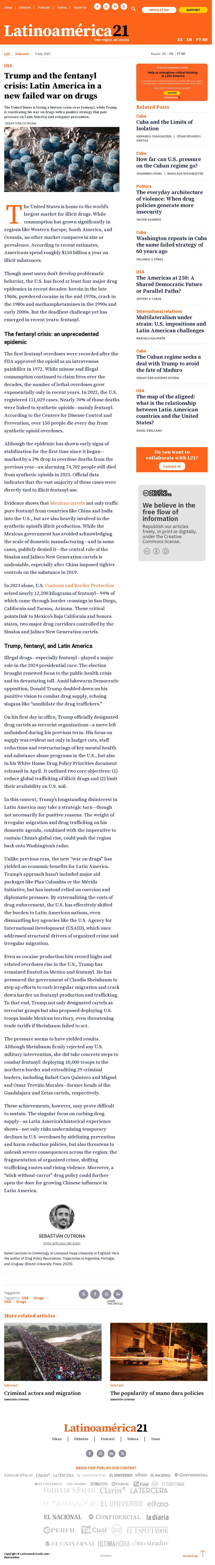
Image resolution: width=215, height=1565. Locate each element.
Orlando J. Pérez (149, 259)
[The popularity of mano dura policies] (159, 1352)
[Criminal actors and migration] (53, 1352)
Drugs (39, 1298)
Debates (22, 54)
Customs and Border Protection (79, 586)
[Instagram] (106, 6)
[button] (133, 9)
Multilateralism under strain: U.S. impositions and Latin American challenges (171, 324)
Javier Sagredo (148, 219)
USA (8, 66)
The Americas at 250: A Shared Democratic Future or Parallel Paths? (169, 284)
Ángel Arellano (149, 431)
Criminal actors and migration (43, 1393)
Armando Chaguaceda (154, 136)
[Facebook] (97, 6)
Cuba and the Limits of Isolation (164, 125)
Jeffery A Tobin (148, 299)
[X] (124, 6)
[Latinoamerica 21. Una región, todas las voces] (106, 1427)
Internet (10, 1385)
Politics (144, 186)
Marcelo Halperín (150, 338)
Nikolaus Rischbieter (185, 173)
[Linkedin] (115, 6)
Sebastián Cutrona (20, 123)
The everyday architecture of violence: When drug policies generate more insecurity (169, 202)
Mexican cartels (67, 503)
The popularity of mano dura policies (157, 1393)
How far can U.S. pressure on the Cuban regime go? (168, 162)
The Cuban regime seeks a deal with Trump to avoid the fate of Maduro (168, 364)
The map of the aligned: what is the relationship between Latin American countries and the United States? (167, 409)
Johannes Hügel (149, 173)
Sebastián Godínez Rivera (157, 378)
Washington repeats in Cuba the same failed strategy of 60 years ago (171, 245)
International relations (159, 311)
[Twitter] (83, 1294)
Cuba (141, 116)
